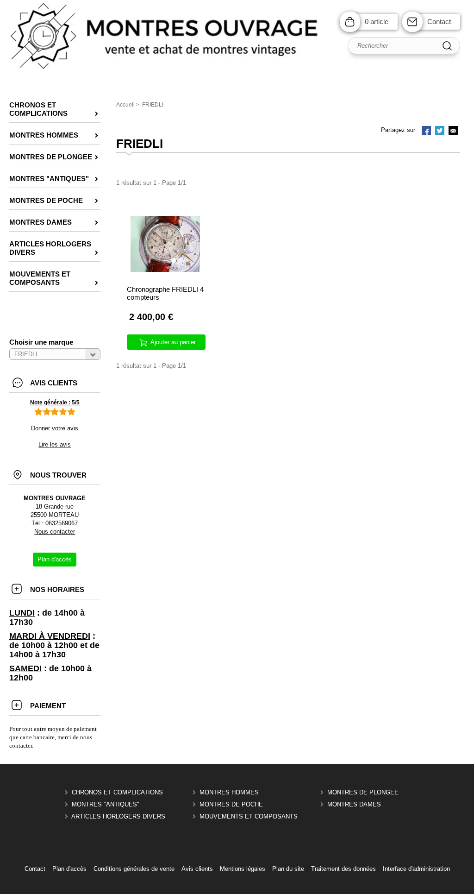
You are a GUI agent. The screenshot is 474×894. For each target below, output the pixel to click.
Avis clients (197, 868)
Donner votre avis (54, 428)
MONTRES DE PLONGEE (363, 792)
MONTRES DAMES (354, 804)
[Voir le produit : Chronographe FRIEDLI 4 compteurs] (165, 269)
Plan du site (288, 868)
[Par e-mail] (453, 131)
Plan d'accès (69, 868)
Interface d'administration (416, 868)
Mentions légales (242, 868)
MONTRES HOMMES (229, 792)
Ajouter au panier (173, 342)
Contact (439, 21)
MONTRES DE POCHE (231, 804)
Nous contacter (54, 531)
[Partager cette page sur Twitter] (439, 131)
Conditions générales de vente (134, 868)
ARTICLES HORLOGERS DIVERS (118, 816)
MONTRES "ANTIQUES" (105, 804)
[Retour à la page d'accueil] (237, 69)
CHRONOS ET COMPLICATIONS (117, 792)
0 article (376, 21)
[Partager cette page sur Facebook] (426, 131)
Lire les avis (54, 444)
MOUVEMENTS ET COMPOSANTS (249, 816)
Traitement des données (343, 868)
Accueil (125, 104)
